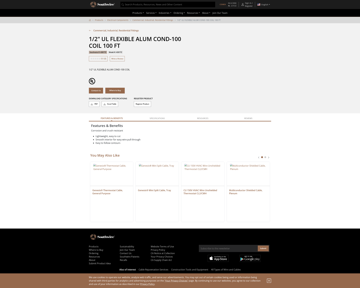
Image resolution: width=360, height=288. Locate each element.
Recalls (123, 260)
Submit (263, 248)
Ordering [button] (178, 12)
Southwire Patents (129, 256)
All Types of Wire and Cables (226, 269)
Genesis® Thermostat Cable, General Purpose (107, 192)
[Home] (90, 20)
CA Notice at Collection (163, 253)
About (92, 260)
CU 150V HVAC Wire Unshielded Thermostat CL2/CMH (201, 192)
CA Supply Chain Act (161, 260)
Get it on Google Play (250, 258)
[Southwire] (102, 4)
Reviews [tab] (248, 118)
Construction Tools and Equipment (189, 269)
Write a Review (117, 58)
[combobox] (167, 4)
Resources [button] (192, 12)
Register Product (142, 104)
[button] (115, 90)
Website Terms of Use (162, 246)
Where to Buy (96, 249)
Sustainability (127, 246)
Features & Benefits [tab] (112, 118)
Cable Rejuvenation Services (153, 269)
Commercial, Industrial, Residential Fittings (152, 20)
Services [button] (150, 12)
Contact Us (96, 90)
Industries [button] (164, 12)
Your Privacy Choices (162, 256)
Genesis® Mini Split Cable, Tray (154, 190)
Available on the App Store (218, 258)
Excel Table (111, 104)
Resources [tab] (202, 118)
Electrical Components (117, 20)
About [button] (205, 12)
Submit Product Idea (100, 263)
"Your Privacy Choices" (176, 280)
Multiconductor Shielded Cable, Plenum (246, 192)
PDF (96, 104)
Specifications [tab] (157, 118)
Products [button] (137, 12)
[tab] (262, 157)
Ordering (93, 253)
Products (99, 20)
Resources (94, 256)
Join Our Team (220, 12)
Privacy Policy (147, 284)
